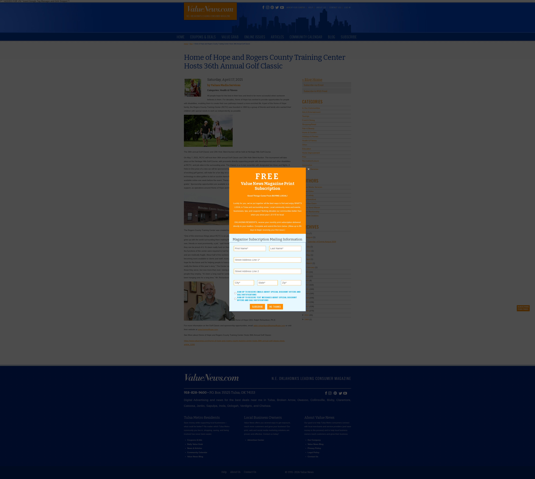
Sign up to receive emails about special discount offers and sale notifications (269, 293)
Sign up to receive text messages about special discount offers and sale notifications (267, 299)
